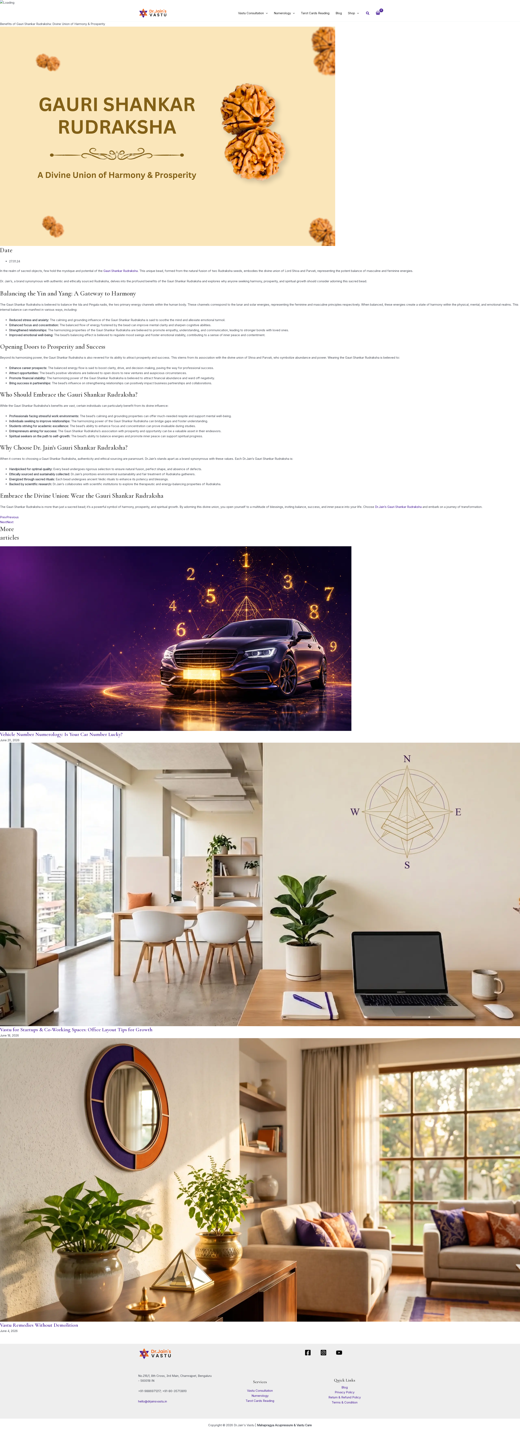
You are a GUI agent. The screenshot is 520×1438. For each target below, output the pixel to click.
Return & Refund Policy (344, 1397)
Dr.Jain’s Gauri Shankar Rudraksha (398, 507)
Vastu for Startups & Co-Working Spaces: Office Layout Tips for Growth (76, 1029)
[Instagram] (323, 1352)
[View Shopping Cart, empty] (378, 13)
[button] (266, 13)
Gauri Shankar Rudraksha (120, 271)
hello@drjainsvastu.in (152, 1401)
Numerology (260, 1396)
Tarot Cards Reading (260, 1401)
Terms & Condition (345, 1402)
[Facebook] (308, 1352)
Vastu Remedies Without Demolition (39, 1325)
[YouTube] (339, 1352)
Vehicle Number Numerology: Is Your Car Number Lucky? (61, 734)
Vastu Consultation (260, 1391)
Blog (344, 1387)
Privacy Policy (344, 1392)
